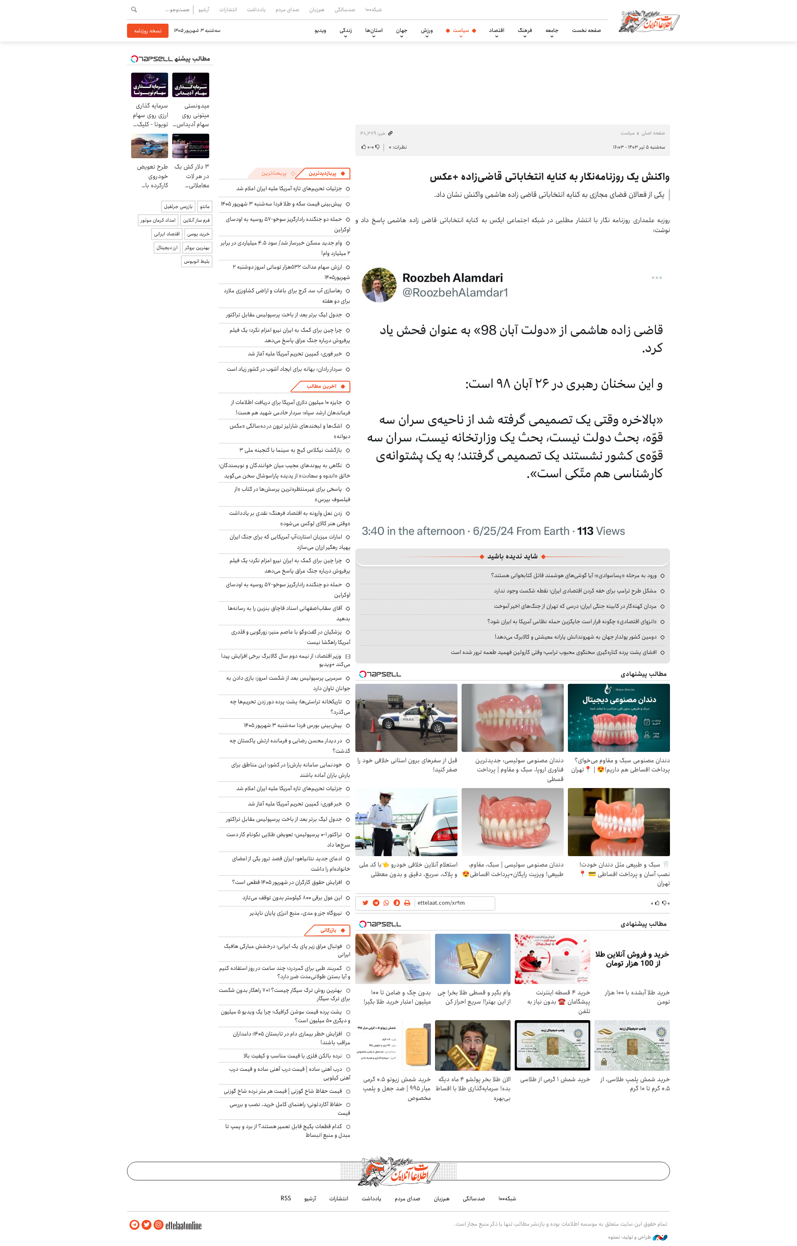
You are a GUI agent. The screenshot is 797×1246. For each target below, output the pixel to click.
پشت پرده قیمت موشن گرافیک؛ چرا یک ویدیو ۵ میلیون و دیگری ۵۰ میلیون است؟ (285, 1016)
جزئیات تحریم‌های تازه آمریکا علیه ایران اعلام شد (289, 188)
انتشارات (228, 9)
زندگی (346, 30)
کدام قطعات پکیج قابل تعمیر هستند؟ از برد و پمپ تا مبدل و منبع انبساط (287, 1130)
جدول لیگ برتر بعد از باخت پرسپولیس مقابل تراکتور (284, 314)
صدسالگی (345, 9)
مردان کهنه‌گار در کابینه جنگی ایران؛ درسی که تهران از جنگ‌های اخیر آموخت (575, 606)
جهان (402, 30)
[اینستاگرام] (159, 1225)
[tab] (327, 173)
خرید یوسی (198, 234)
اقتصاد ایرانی (167, 234)
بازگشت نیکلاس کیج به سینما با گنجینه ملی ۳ (291, 450)
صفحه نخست (586, 30)
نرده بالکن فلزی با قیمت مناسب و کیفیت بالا (293, 1055)
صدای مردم (287, 9)
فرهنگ (525, 30)
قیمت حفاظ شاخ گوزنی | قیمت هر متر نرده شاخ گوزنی (283, 1091)
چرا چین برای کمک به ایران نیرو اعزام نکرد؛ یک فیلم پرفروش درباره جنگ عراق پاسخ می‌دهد (290, 335)
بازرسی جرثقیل (178, 207)
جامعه (552, 30)
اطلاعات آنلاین (649, 21)
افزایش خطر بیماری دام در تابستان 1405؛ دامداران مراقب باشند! (291, 1038)
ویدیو (320, 30)
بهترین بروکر (197, 248)
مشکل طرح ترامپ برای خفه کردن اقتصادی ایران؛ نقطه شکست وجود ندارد (575, 590)
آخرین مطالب (321, 386)
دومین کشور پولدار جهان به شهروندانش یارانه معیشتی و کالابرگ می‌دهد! (576, 636)
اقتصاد (496, 30)
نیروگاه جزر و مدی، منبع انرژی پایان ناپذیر (296, 913)
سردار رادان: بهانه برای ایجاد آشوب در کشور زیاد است (284, 369)
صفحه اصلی (653, 133)
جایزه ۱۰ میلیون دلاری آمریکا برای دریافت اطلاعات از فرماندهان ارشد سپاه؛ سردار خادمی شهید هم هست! (290, 407)
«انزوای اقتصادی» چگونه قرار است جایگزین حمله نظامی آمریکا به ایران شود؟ (572, 621)
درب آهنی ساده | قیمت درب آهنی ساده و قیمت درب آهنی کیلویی (289, 1073)
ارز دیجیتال (167, 248)
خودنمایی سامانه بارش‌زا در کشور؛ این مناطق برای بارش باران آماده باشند (290, 770)
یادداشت (256, 9)
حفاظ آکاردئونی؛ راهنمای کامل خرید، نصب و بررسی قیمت (290, 1108)
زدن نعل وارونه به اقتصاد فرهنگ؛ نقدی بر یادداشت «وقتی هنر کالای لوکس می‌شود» (289, 518)
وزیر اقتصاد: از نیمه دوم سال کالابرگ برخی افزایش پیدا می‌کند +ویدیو (285, 660)
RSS (286, 1198)
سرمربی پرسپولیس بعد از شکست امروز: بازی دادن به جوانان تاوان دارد (288, 683)
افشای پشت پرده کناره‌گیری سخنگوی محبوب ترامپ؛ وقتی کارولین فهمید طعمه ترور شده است (554, 652)
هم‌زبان (317, 9)
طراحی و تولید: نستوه (630, 1237)
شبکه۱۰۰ (373, 9)
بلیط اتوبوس (197, 261)
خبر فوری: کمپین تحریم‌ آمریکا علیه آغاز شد (295, 353)
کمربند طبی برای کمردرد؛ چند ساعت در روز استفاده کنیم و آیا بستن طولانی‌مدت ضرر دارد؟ (284, 972)
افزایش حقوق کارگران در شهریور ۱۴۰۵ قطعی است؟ (287, 882)
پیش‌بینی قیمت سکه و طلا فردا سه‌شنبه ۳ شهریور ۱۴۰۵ (281, 203)
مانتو (205, 207)
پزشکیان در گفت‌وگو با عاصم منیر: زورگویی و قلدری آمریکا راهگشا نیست (290, 637)
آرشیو (203, 9)
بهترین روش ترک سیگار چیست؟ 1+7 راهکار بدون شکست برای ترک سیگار (284, 994)
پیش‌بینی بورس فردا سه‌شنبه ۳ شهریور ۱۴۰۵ (293, 725)
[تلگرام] (134, 1225)
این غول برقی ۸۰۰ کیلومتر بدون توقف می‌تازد (292, 897)
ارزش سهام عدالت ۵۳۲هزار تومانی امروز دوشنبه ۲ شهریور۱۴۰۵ (291, 272)
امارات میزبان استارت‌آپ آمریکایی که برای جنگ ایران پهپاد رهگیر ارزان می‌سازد (290, 542)
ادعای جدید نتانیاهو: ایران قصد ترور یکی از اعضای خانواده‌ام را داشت (291, 864)
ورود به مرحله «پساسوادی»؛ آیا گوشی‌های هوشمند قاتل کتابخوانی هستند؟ (574, 575)
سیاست (461, 30)
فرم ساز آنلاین (196, 220)
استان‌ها (374, 30)
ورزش (427, 30)
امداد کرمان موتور (158, 220)
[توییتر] (147, 1225)
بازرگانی (328, 930)
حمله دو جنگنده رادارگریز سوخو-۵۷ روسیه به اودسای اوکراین (288, 590)
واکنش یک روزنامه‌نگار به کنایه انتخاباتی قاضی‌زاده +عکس (550, 177)
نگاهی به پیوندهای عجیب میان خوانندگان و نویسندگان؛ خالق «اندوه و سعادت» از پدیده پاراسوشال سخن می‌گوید (284, 470)
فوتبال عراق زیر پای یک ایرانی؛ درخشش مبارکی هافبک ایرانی (287, 950)
